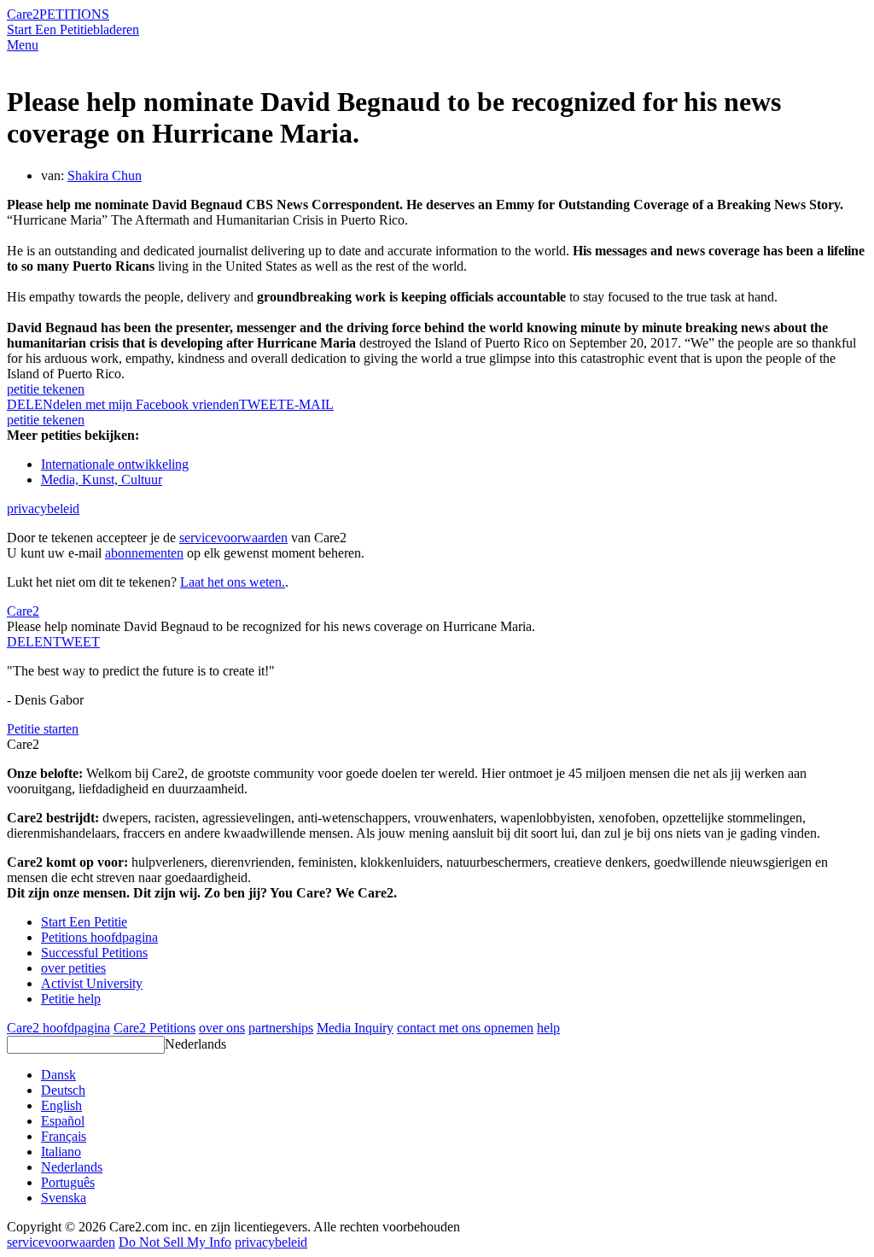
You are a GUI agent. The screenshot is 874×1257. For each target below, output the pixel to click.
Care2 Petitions (154, 1027)
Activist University (92, 983)
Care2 (23, 14)
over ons (222, 1027)
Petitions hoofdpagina (99, 937)
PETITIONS (74, 14)
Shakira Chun (104, 175)
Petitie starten (43, 729)
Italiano (61, 1151)
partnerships (280, 1027)
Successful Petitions (94, 952)
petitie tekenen (45, 389)
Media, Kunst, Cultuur (101, 479)
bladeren (116, 29)
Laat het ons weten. (232, 582)
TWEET (262, 404)
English (61, 1105)
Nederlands (195, 1044)
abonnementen (144, 553)
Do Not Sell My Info (175, 1242)
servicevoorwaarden (233, 537)
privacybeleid (43, 508)
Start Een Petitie (50, 29)
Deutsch (63, 1090)
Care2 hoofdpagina (58, 1027)
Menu (22, 45)
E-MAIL (310, 404)
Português (68, 1182)
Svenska (63, 1197)
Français (63, 1136)
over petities (73, 968)
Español (62, 1121)
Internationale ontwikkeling (115, 464)
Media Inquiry (355, 1027)
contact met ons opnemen (465, 1027)
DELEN (30, 641)
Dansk (58, 1074)
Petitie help (71, 998)
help (548, 1027)
